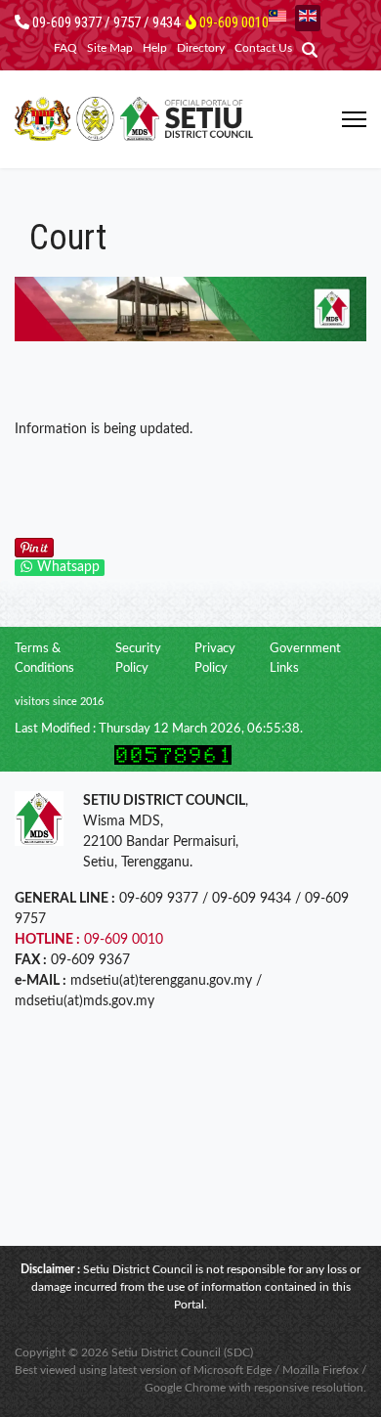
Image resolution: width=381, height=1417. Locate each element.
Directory (201, 48)
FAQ (65, 48)
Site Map (110, 48)
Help (155, 48)
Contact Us (263, 48)
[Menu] (354, 119)
